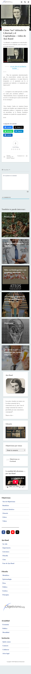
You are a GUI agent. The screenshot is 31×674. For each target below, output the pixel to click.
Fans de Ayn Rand (8, 563)
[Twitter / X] (8, 532)
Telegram (19, 131)
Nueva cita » (9, 415)
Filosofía (5, 555)
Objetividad (8, 323)
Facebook (9, 127)
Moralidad (5, 632)
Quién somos (6, 642)
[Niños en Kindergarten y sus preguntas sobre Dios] (15, 278)
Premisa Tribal (10, 217)
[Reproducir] (7, 487)
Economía (5, 624)
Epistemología (6, 579)
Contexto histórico (8, 509)
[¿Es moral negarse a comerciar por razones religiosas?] (15, 357)
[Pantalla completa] (23, 487)
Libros (4, 517)
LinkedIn (9, 135)
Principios (5, 595)
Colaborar (5, 649)
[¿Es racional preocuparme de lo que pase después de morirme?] (15, 304)
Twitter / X (19, 127)
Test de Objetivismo (8, 501)
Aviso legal (5, 653)
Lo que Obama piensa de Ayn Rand (14, 244)
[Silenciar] (20, 487)
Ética (4, 583)
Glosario (5, 513)
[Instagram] (17, 532)
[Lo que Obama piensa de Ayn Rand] (15, 251)
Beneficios (5, 505)
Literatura (5, 552)
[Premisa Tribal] (15, 224)
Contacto (5, 645)
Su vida (4, 544)
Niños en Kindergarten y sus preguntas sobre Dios (15, 271)
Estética (5, 591)
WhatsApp (9, 131)
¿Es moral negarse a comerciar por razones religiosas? (13, 352)
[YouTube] (13, 532)
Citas (4, 559)
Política (4, 587)
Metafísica (5, 575)
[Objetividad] (15, 331)
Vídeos (4, 521)
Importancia (6, 548)
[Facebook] (3, 532)
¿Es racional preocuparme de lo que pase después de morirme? (14, 299)
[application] (15, 481)
